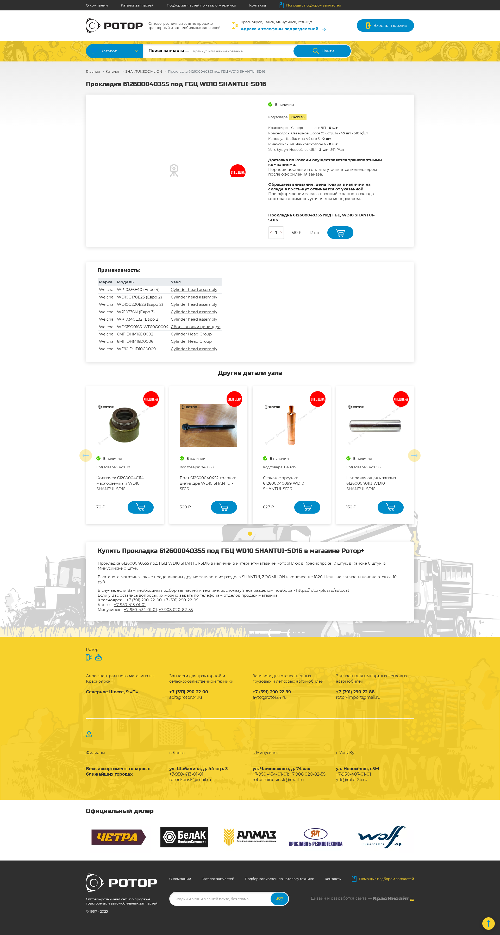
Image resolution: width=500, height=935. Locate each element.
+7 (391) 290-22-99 (181, 599)
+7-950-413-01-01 (130, 604)
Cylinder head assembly (194, 289)
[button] (250, 534)
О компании (97, 5)
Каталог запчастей (137, 5)
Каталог (109, 50)
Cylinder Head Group (191, 334)
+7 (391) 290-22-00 (144, 599)
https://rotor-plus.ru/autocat (322, 590)
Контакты (257, 5)
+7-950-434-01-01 (140, 609)
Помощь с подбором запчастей (313, 5)
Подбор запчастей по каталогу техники (201, 5)
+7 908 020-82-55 (176, 609)
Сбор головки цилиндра (196, 326)
